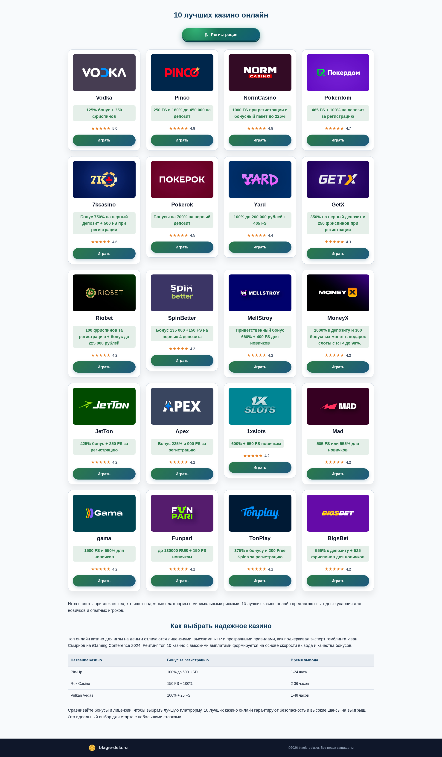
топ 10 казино (172, 645)
